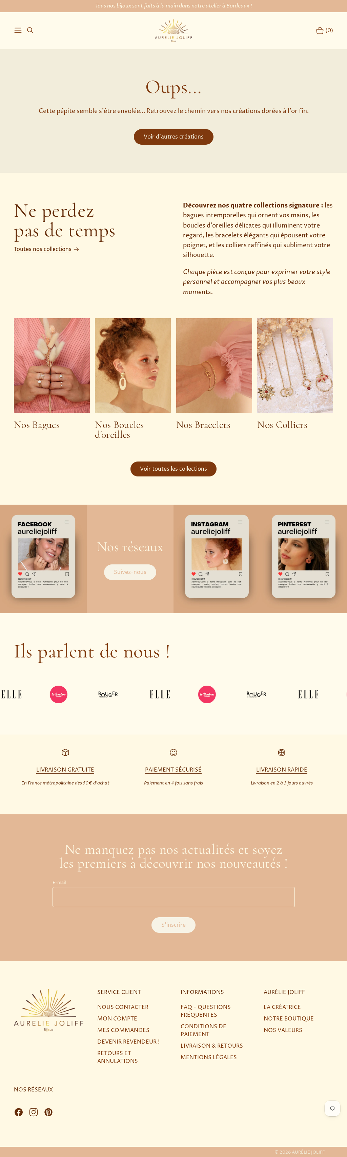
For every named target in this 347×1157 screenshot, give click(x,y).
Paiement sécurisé (173, 770)
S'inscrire (173, 925)
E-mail (59, 882)
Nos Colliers (282, 425)
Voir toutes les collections (173, 469)
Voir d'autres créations (174, 137)
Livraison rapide (281, 770)
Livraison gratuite (65, 770)
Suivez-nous (130, 572)
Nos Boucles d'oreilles (119, 430)
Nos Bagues (37, 425)
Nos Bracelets (203, 425)
